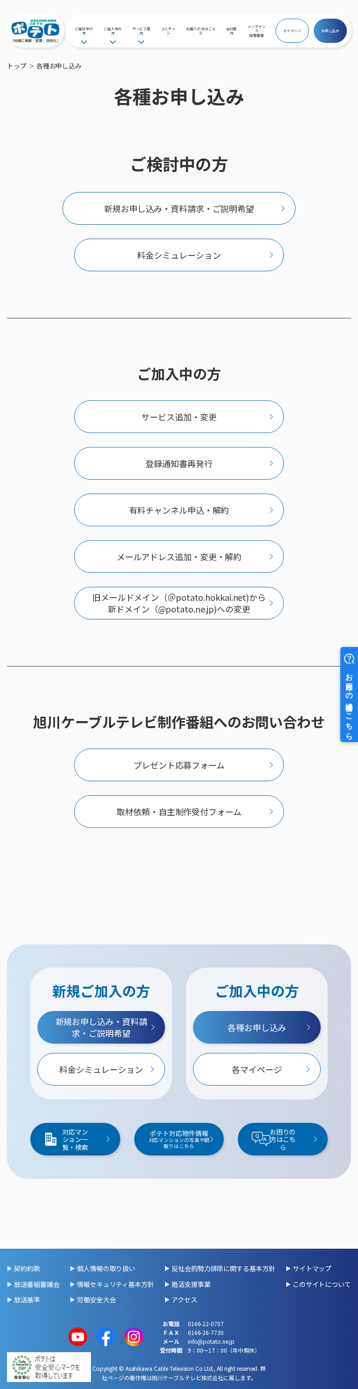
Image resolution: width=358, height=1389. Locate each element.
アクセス (184, 1299)
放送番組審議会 (36, 1284)
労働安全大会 (96, 1299)
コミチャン (168, 30)
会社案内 (231, 30)
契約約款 (27, 1268)
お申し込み (330, 30)
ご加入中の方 (112, 30)
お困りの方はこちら (200, 30)
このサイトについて (322, 1284)
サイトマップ (312, 1268)
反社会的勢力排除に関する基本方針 (223, 1268)
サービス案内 (141, 30)
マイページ (292, 30)
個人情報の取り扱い (106, 1268)
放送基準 (27, 1299)
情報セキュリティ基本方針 (115, 1284)
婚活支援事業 (191, 1284)
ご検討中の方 (84, 30)
